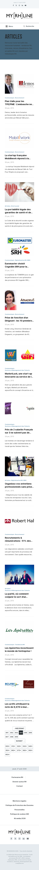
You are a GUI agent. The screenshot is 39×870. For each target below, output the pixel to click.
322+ (19, 746)
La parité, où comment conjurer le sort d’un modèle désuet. (17, 595)
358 (11, 737)
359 (16, 737)
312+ (13, 746)
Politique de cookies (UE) (19, 814)
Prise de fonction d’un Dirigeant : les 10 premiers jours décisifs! (18, 319)
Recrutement (19, 98)
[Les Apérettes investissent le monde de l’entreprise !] (19, 630)
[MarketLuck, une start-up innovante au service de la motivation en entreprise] (19, 354)
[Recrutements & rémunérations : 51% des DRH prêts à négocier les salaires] (19, 520)
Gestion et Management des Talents (17, 370)
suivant (19, 741)
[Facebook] (13, 5)
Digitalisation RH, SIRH (22, 260)
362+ (13, 750)
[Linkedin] (22, 5)
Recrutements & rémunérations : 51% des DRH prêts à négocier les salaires (18, 539)
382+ (25, 750)
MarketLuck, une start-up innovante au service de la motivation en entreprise (19, 375)
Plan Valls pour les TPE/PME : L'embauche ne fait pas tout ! (18, 103)
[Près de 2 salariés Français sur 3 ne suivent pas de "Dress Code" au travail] (19, 410)
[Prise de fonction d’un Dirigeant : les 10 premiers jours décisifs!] (19, 300)
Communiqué (9, 98)
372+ (19, 750)
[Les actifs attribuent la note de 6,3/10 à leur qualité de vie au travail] (19, 684)
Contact (19, 786)
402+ (7, 754)
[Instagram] (19, 5)
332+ (25, 746)
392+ (30, 750)
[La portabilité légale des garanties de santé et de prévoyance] (19, 192)
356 (30, 733)
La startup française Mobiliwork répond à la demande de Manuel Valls (18, 157)
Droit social (15, 206)
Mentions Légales (19, 801)
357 (6, 737)
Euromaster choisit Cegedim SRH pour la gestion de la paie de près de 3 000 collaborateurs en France (19, 265)
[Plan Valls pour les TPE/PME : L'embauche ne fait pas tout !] (19, 84)
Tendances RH (20, 644)
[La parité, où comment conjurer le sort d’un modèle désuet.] (19, 574)
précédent (19, 728)
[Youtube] (25, 5)
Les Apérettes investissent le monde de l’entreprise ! (19, 649)
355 (25, 733)
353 (16, 733)
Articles (7, 206)
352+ (8, 750)
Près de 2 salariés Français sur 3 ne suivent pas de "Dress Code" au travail (19, 431)
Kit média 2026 (20, 818)
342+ (30, 746)
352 (11, 733)
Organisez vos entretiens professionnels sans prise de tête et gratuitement (18, 485)
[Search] (28, 26)
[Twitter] (16, 5)
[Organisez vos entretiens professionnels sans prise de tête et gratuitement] (19, 466)
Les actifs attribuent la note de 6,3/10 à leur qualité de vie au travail (17, 705)
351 (7, 733)
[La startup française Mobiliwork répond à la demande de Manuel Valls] (19, 138)
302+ (7, 746)
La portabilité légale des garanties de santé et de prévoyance (18, 211)
